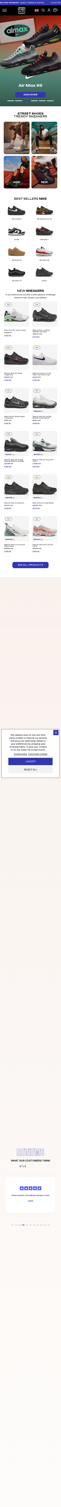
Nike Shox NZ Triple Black (43, 503)
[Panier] (55, 10)
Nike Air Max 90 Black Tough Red (13, 374)
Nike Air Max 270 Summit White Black (14, 545)
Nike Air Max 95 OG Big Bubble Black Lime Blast (14, 460)
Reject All (30, 769)
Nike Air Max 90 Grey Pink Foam (43, 460)
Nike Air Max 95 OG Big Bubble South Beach (42, 417)
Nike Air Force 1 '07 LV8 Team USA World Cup (42, 374)
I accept (30, 761)
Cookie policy (20, 754)
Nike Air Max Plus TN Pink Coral (43, 545)
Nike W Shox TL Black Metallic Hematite (41, 331)
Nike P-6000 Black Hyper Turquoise (14, 417)
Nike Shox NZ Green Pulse (15, 330)
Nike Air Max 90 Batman (14, 503)
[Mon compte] (49, 10)
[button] (43, 10)
